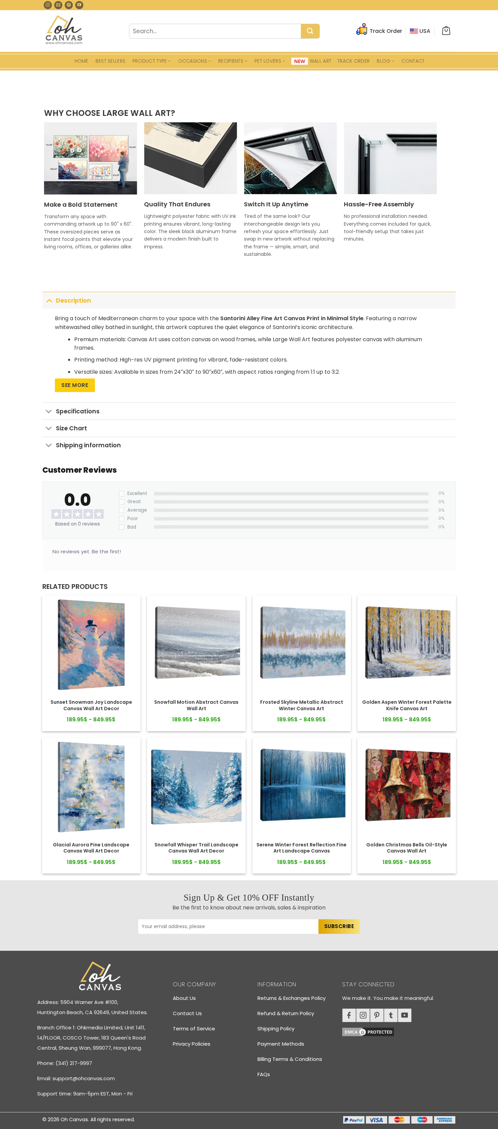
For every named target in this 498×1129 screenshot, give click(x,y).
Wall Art (320, 61)
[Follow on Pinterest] (69, 5)
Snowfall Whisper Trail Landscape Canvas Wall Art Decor (196, 848)
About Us (184, 998)
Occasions (192, 61)
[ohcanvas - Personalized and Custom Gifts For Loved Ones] (64, 30)
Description (73, 300)
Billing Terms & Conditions (289, 1059)
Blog (383, 61)
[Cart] (446, 31)
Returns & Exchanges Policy (291, 998)
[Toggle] (49, 300)
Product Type (149, 61)
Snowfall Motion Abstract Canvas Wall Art (196, 705)
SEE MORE (74, 385)
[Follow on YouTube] (79, 5)
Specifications (78, 411)
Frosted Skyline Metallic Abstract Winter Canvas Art (301, 705)
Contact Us (187, 1013)
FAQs (263, 1074)
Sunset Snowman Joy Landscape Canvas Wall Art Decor (91, 705)
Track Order (353, 61)
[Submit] (310, 31)
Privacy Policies (191, 1043)
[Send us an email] (58, 5)
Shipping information (88, 445)
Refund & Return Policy (285, 1013)
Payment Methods (280, 1043)
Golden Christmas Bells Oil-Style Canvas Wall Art (406, 848)
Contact (412, 61)
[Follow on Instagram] (48, 5)
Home (81, 61)
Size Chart (71, 428)
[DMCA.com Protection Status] (401, 1031)
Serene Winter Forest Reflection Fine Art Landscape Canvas (301, 848)
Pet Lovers (267, 61)
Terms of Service (194, 1028)
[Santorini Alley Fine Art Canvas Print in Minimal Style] (91, 644)
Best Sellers (110, 61)
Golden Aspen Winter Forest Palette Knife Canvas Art (407, 705)
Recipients (230, 61)
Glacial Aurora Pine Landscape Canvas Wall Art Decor (91, 848)
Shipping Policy (275, 1028)
